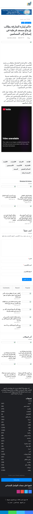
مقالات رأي (28, 465)
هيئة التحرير (16, 502)
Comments (6, 288)
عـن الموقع (22, 502)
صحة (29, 441)
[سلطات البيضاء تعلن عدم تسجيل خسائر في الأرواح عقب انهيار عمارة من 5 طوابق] (8, 209)
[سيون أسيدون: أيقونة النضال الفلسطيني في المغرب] (8, 190)
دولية (29, 430)
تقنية (29, 422)
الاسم (30, 258)
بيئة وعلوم (28, 417)
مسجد (15, 169)
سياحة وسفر (27, 435)
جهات (29, 427)
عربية (23, 22)
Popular (27, 288)
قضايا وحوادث (27, 454)
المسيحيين (10, 165)
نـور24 (28, 37)
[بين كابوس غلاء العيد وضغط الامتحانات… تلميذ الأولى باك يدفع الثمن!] (24, 367)
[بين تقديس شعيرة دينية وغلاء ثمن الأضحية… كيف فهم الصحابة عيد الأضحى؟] (8, 367)
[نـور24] (29, 3)
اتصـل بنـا (10, 502)
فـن (30, 451)
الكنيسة (19, 165)
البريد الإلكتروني (27, 265)
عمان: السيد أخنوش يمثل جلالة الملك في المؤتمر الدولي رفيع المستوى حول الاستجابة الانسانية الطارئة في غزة (24, 218)
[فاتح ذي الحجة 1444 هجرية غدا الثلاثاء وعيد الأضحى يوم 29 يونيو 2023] (26, 304)
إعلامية (29, 408)
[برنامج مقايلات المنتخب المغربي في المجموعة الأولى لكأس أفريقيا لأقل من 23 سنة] (26, 319)
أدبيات (29, 403)
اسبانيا (21, 162)
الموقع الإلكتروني (28, 271)
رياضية (29, 433)
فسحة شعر (26, 406)
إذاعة (28, 162)
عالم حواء (28, 446)
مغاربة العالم (27, 459)
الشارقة (27, 165)
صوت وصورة (23, 19)
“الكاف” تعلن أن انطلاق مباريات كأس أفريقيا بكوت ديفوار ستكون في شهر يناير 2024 (12, 295)
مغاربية (29, 462)
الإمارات (13, 162)
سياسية (29, 438)
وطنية (29, 470)
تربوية (29, 419)
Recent (17, 288)
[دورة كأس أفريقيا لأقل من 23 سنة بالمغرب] (26, 327)
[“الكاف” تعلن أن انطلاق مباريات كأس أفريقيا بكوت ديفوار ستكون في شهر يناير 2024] (26, 296)
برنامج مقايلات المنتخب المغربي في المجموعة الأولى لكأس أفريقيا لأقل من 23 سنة (11, 318)
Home (28, 19)
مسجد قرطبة (25, 173)
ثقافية (29, 425)
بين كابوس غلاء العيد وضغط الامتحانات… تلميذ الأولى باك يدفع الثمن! (25, 374)
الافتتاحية (28, 414)
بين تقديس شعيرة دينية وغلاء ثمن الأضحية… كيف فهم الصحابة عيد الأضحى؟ (9, 374)
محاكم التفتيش (25, 169)
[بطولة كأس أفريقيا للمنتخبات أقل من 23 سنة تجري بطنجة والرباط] (26, 311)
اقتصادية (29, 411)
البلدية (5, 162)
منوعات (29, 467)
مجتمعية (29, 457)
